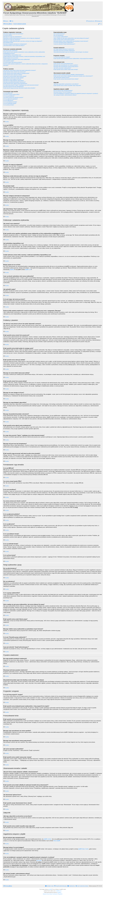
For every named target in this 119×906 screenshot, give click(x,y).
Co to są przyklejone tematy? (10, 102)
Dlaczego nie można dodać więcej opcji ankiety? (14, 76)
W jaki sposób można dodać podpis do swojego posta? (16, 73)
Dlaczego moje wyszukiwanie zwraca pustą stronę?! (66, 66)
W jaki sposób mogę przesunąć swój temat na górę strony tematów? (19, 88)
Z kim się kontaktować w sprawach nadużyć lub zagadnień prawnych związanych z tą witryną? (76, 93)
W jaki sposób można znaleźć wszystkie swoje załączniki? (67, 85)
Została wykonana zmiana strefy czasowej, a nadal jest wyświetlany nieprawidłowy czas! (24, 56)
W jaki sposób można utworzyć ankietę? (12, 74)
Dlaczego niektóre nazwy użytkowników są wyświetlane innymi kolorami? (71, 41)
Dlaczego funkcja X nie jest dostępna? (63, 92)
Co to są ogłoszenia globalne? (10, 99)
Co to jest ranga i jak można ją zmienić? (12, 62)
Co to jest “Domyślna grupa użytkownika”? (64, 42)
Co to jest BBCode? (8, 93)
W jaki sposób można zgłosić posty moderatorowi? (15, 83)
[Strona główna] (39, 7)
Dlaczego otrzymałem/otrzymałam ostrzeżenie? (14, 82)
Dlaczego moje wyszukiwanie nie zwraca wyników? (66, 65)
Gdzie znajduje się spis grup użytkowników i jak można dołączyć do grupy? (71, 38)
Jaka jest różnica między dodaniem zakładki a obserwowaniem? (69, 74)
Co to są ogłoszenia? (8, 100)
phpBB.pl (12, 269)
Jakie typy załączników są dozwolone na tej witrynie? (66, 84)
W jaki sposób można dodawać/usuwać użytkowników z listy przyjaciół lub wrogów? (73, 58)
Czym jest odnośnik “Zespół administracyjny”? (64, 44)
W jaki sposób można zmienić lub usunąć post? (14, 71)
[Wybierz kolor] (99, 24)
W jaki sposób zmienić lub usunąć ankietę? (13, 77)
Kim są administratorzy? (59, 33)
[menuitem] (11, 21)
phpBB (50, 889)
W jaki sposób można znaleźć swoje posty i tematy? (66, 69)
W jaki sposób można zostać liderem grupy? (64, 39)
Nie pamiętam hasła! (8, 42)
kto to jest (39, 860)
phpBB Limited (47, 839)
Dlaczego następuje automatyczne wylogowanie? (15, 44)
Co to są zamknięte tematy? (9, 103)
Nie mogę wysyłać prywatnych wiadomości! (64, 49)
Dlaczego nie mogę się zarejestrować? (12, 36)
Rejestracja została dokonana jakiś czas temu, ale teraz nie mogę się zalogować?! (22, 41)
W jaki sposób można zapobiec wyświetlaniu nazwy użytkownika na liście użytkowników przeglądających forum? (24, 52)
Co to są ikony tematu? (8, 105)
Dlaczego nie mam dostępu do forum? (12, 79)
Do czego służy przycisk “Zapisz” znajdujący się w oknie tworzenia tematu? (21, 85)
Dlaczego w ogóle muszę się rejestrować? (13, 33)
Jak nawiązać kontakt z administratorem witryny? (65, 95)
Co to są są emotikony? (8, 96)
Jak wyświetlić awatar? (8, 61)
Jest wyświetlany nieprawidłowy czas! (12, 55)
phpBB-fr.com (58, 890)
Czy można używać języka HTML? (11, 94)
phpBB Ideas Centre (83, 849)
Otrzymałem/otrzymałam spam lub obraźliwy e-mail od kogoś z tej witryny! (71, 52)
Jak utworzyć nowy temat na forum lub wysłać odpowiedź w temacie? (19, 70)
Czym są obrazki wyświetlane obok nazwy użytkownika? (16, 59)
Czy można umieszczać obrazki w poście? (13, 97)
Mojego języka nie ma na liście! (10, 58)
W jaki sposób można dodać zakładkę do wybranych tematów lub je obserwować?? (73, 76)
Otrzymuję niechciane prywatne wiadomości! (64, 50)
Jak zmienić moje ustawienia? (10, 50)
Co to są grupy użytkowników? (61, 36)
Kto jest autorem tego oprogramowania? (63, 90)
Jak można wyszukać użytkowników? (62, 68)
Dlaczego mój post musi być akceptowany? (13, 86)
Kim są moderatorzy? (59, 35)
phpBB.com (28, 269)
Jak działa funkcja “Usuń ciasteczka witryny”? (14, 45)
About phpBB (56, 840)
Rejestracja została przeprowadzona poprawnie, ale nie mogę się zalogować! (21, 38)
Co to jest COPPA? (7, 35)
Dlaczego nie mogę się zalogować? (11, 39)
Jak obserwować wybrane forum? (61, 77)
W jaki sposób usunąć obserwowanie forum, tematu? (66, 79)
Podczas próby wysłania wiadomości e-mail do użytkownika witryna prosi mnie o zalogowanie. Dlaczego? (25, 64)
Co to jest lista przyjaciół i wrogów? (62, 57)
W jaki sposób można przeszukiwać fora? (63, 63)
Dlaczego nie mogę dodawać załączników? (13, 80)
